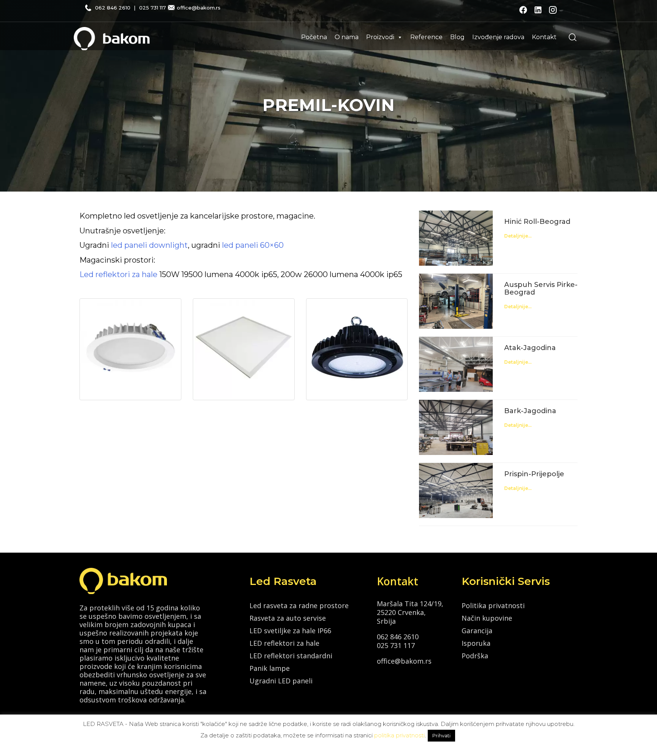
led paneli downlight (149, 245)
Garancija (477, 630)
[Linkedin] (538, 9)
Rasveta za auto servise (287, 618)
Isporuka (476, 643)
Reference (426, 37)
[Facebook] (523, 9)
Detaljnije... (518, 236)
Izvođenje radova (498, 37)
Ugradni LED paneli (281, 680)
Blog (457, 37)
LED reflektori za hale (284, 643)
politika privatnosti (399, 735)
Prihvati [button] (441, 735)
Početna (314, 37)
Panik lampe (269, 668)
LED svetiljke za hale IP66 (290, 630)
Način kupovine (487, 618)
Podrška (475, 655)
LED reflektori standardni (290, 655)
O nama (347, 37)
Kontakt (544, 37)
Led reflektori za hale (118, 274)
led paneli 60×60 (253, 245)
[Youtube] (566, 9)
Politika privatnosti (493, 605)
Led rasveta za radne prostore (299, 605)
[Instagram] (552, 9)
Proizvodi (380, 37)
